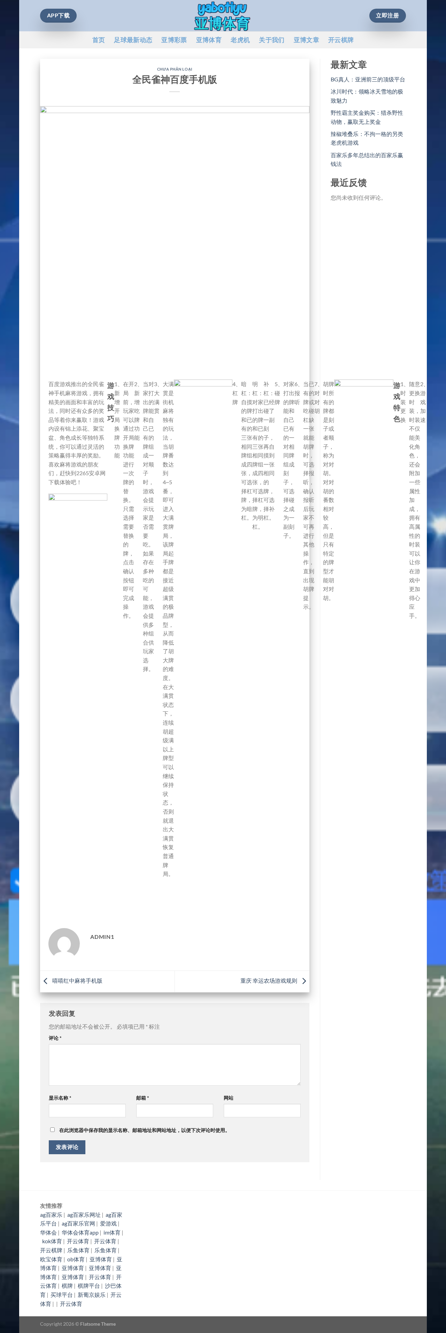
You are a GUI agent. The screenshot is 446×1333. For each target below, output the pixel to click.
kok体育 (52, 1241)
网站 (228, 1098)
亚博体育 (209, 39)
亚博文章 (306, 39)
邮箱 (142, 1098)
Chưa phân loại (174, 69)
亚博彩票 (174, 39)
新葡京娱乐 (92, 1294)
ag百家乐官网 (78, 1223)
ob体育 (76, 1259)
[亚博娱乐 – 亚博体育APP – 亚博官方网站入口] (223, 15)
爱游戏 (108, 1223)
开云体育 (78, 1241)
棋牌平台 (89, 1285)
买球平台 (62, 1294)
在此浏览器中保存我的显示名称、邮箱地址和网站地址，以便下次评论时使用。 (144, 1130)
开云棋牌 (341, 39)
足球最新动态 (133, 39)
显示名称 (60, 1098)
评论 (55, 1038)
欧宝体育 (51, 1259)
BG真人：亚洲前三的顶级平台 (368, 79)
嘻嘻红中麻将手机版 (76, 980)
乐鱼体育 (78, 1250)
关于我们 (271, 39)
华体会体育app (80, 1232)
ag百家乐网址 (84, 1214)
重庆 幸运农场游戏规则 (269, 980)
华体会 (48, 1232)
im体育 (112, 1232)
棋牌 (67, 1285)
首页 (98, 39)
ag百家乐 (51, 1214)
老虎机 (240, 39)
